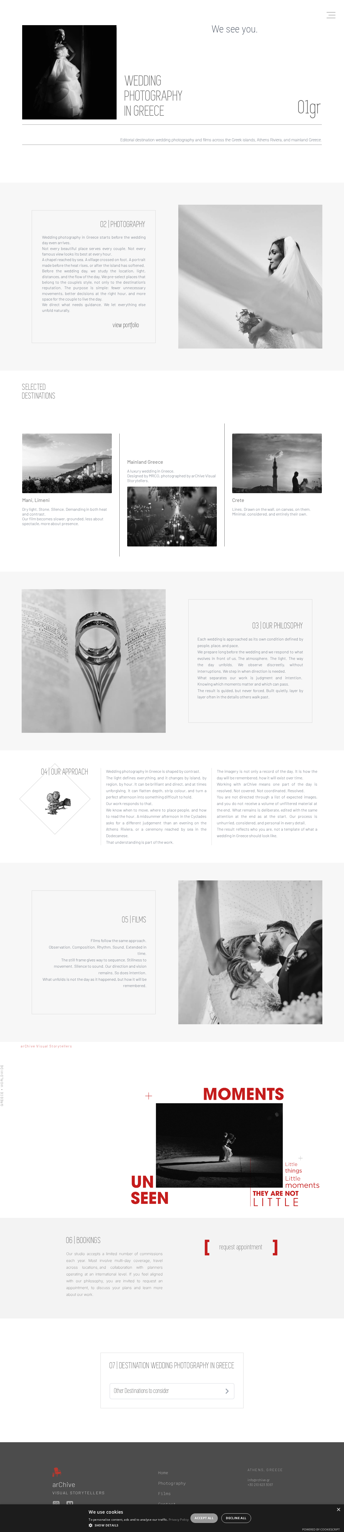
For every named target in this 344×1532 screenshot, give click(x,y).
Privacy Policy (179, 1519)
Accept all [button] (204, 1518)
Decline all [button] (236, 1518)
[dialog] (172, 1518)
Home (163, 1472)
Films (164, 1493)
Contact (167, 1504)
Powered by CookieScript (321, 1529)
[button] (139, 1525)
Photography (172, 1483)
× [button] (338, 1510)
